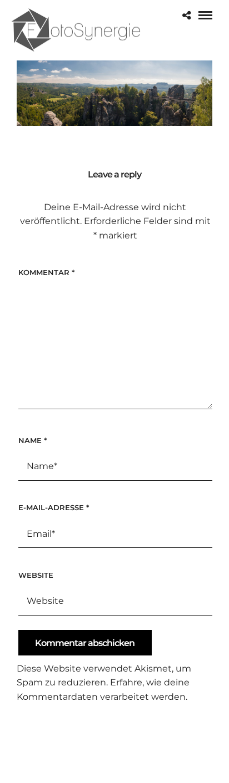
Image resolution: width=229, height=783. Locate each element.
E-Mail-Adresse (53, 507)
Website (35, 575)
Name (32, 440)
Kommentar (46, 272)
